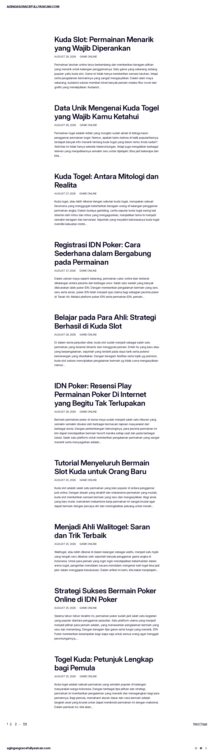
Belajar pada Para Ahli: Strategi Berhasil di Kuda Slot (105, 321)
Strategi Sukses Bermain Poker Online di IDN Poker (105, 594)
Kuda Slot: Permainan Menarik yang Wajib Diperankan (104, 43)
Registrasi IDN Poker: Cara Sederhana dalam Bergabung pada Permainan (102, 253)
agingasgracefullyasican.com (33, 7)
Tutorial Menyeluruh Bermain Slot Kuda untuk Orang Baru (101, 467)
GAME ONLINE (88, 56)
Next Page (200, 724)
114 (25, 724)
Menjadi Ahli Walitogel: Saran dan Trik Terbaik (102, 531)
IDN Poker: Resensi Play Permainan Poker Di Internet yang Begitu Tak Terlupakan (100, 394)
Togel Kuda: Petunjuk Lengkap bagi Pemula (103, 663)
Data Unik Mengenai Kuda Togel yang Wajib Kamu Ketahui (106, 112)
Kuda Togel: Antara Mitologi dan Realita (106, 180)
